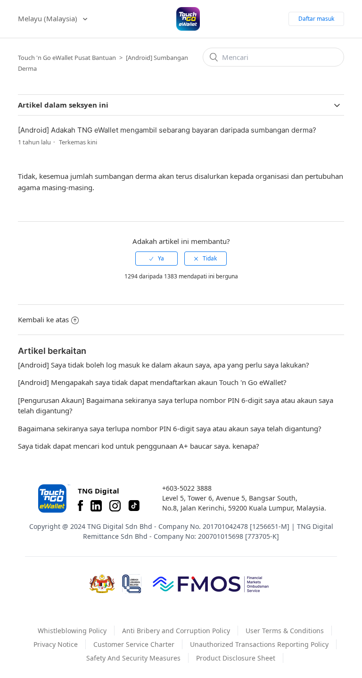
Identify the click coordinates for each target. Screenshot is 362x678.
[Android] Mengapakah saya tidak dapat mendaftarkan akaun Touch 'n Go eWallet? (152, 382)
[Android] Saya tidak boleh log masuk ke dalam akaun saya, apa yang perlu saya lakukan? (163, 364)
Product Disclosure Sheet (235, 657)
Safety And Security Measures (133, 657)
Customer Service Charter (133, 644)
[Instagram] (115, 505)
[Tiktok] (134, 505)
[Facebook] (80, 505)
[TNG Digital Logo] (188, 19)
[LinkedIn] (96, 505)
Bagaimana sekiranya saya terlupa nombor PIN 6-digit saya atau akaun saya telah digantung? (169, 428)
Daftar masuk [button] (316, 19)
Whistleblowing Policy (72, 630)
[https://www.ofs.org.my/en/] (210, 583)
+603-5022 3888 (187, 488)
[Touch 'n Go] (53, 498)
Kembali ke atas (43, 319)
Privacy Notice (55, 644)
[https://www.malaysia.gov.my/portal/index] (102, 583)
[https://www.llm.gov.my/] (131, 584)
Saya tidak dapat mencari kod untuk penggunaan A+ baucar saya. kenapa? (138, 446)
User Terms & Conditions (285, 630)
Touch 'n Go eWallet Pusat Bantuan (67, 57)
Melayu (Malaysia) (48, 18)
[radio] (156, 258)
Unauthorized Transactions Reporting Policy (259, 644)
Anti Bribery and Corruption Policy (176, 630)
